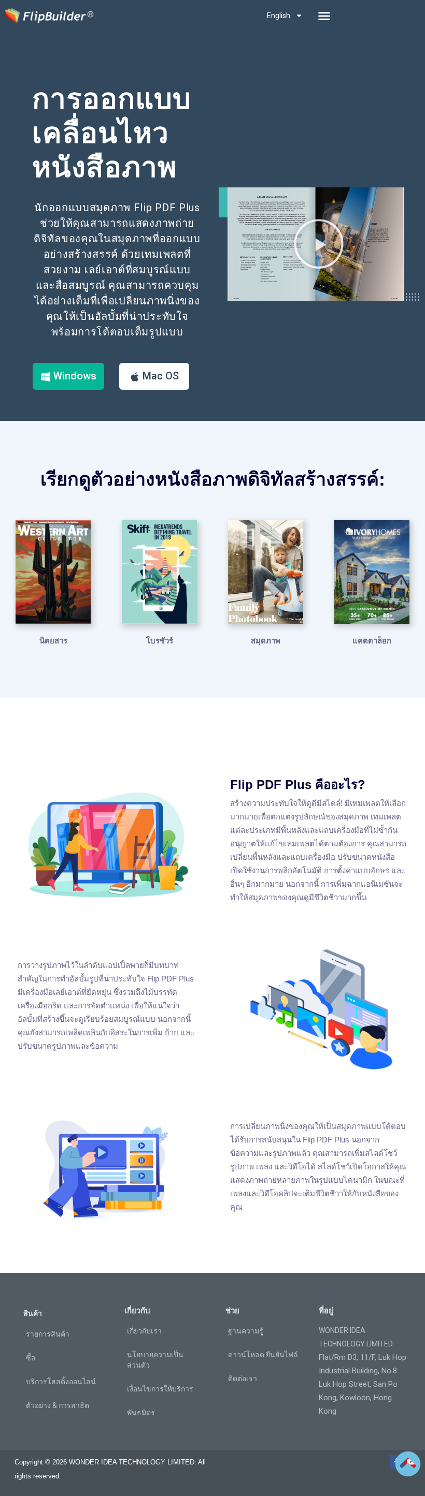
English (278, 15)
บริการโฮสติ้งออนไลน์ (61, 1381)
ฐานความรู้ (245, 1331)
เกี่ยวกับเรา (144, 1331)
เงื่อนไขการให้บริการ (160, 1389)
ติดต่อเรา (242, 1378)
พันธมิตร (141, 1413)
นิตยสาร (53, 640)
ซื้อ (30, 1358)
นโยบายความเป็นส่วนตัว (155, 1360)
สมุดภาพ (265, 640)
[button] (324, 15)
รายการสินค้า (47, 1334)
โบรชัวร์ (159, 640)
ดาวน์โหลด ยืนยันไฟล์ (263, 1355)
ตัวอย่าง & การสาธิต (57, 1405)
